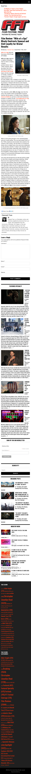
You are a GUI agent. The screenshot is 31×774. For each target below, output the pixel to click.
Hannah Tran (10, 49)
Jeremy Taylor (9, 718)
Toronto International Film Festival (7, 755)
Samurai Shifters (5, 97)
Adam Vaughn (7, 658)
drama (3, 612)
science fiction (6, 635)
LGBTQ (9, 621)
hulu (10, 619)
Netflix (8, 627)
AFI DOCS (4, 660)
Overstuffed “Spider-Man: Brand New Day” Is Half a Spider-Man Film (15, 11)
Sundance (9, 637)
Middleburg (3, 625)
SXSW (3, 641)
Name (3, 261)
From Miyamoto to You (22, 98)
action (2, 588)
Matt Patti (7, 623)
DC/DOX (8, 682)
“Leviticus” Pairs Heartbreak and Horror (13, 15)
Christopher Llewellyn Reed (7, 600)
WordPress (18, 772)
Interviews (9, 716)
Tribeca (3, 647)
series (12, 635)
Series (7, 739)
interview (4, 621)
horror (4, 619)
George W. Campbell (9, 614)
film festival (9, 612)
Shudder (3, 637)
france (3, 614)
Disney (10, 605)
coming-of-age (4, 606)
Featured (8, 685)
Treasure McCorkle (7, 758)
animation (7, 591)
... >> (24, 316)
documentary (6, 610)
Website (3, 272)
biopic (5, 593)
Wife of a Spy (5, 52)
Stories (8, 748)
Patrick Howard (6, 631)
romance (9, 633)
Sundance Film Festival (7, 639)
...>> (7, 537)
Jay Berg (3, 718)
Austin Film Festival (10, 662)
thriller (9, 641)
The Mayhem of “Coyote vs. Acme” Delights (13, 9)
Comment (4, 243)
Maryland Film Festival (6, 720)
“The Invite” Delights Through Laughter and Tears (15, 17)
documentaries (4, 607)
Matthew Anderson (4, 722)
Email (3, 266)
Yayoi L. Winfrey (5, 765)
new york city (8, 629)
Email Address (5, 450)
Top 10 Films (5, 643)
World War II (5, 649)
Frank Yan (8, 705)
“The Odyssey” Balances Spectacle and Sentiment (15, 13)
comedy (9, 603)
